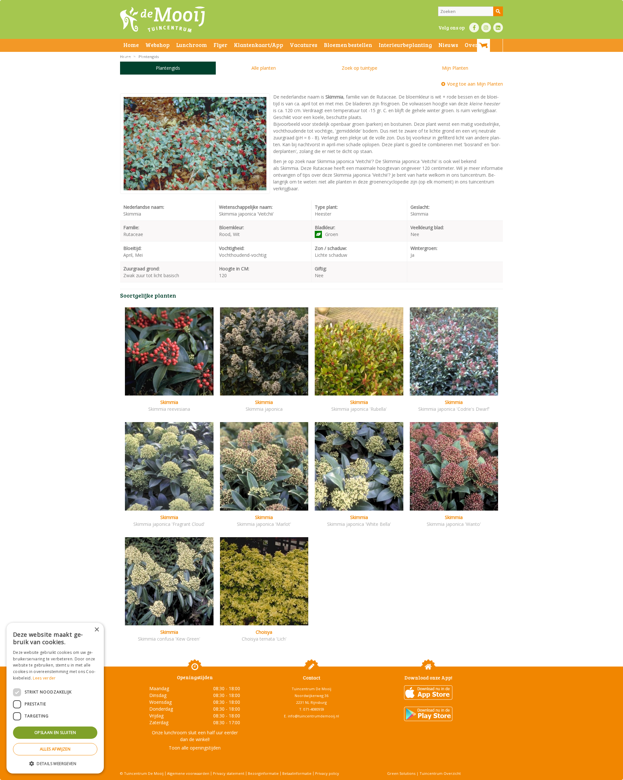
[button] (55, 763)
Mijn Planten (455, 68)
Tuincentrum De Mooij (311, 688)
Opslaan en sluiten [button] (55, 732)
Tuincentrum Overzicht (440, 773)
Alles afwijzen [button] (55, 749)
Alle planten (263, 68)
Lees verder (44, 678)
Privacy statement (228, 773)
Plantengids (168, 68)
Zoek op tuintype (359, 68)
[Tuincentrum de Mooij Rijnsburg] (162, 19)
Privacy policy (327, 773)
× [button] (96, 629)
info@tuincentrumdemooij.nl (313, 716)
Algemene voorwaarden (188, 773)
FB (474, 27)
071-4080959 (313, 709)
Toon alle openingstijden (195, 748)
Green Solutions (401, 773)
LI (498, 27)
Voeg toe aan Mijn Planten (475, 84)
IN (486, 27)
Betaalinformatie (297, 773)
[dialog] (55, 698)
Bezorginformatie (263, 773)
